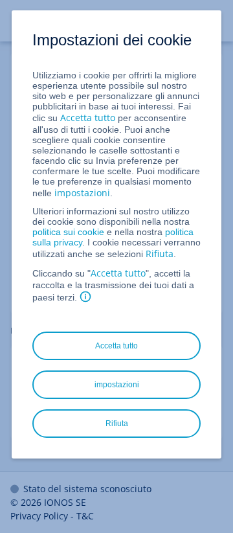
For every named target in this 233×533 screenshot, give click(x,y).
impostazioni (82, 193)
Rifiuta (159, 253)
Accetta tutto (87, 117)
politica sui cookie (68, 232)
